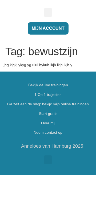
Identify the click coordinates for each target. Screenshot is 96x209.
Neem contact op (48, 132)
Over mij (48, 123)
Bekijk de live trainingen (48, 85)
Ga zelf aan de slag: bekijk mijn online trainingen (48, 104)
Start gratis (48, 113)
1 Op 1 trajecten (48, 94)
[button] (48, 12)
